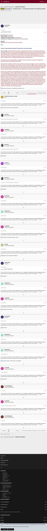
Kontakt (2, 458)
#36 (45, 354)
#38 (45, 390)
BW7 (4, 479)
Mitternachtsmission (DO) (7, 486)
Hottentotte (3, 10)
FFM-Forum (5, 476)
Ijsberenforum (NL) (6, 479)
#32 (45, 287)
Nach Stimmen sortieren (41, 92)
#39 (45, 405)
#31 (45, 269)
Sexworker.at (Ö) (6, 489)
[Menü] (1, 1)
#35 (45, 339)
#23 (45, 134)
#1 (45, 32)
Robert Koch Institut (6, 497)
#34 (45, 321)
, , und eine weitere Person (13, 88)
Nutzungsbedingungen (4, 460)
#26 (45, 182)
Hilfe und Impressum (4, 464)
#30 (45, 249)
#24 (45, 149)
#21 (45, 101)
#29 (45, 230)
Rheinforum (5, 472)
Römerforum (5, 473)
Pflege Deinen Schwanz (7, 493)
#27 (45, 200)
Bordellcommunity (6, 475)
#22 (45, 119)
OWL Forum (5, 474)
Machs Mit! (5, 496)
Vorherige (4, 92)
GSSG (4, 488)
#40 (45, 420)
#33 (45, 302)
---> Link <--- (40, 105)
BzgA (4, 495)
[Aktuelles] (45, 1)
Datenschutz (3, 462)
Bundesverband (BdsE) (7, 487)
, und (10, 255)
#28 (45, 215)
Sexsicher (4, 494)
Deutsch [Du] (3, 455)
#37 (45, 372)
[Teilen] (44, 32)
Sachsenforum (5, 477)
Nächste (17, 92)
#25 (45, 167)
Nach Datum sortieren (32, 92)
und (10, 107)
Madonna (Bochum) (6, 485)
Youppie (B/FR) (5, 481)
